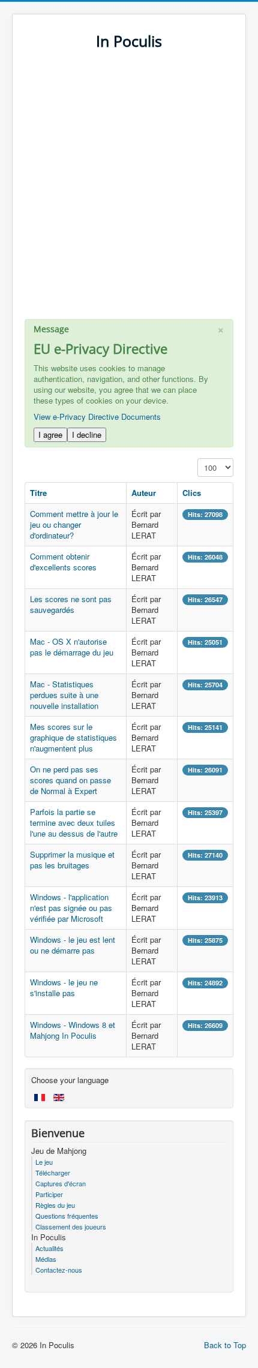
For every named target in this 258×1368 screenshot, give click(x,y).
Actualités (49, 1248)
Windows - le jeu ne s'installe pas (64, 987)
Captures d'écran (60, 1183)
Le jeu (44, 1161)
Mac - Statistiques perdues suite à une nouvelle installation (64, 694)
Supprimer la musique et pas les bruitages (72, 860)
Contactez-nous (58, 1269)
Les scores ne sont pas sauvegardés (71, 604)
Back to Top (225, 1345)
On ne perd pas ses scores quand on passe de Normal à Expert (70, 779)
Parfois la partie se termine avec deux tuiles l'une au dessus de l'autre (74, 822)
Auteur (143, 492)
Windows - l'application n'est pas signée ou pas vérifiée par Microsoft (71, 907)
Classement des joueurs (70, 1226)
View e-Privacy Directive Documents (97, 416)
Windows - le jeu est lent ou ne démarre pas (72, 945)
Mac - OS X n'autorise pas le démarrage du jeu (71, 647)
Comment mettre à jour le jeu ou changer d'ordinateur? (74, 524)
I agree (50, 434)
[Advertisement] (129, 190)
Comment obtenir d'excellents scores (63, 562)
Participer (49, 1194)
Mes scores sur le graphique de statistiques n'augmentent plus (73, 737)
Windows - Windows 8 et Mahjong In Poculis (72, 1030)
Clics (191, 492)
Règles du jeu (55, 1205)
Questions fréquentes (66, 1215)
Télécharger (52, 1172)
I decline (86, 434)
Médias (45, 1259)
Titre (38, 492)
